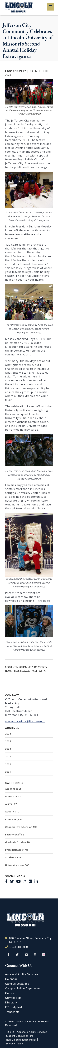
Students (13, 857)
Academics (13, 788)
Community (13, 819)
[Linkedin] (36, 881)
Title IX (10, 1032)
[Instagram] (24, 881)
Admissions (13, 796)
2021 (8, 771)
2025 (8, 741)
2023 (8, 756)
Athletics (12, 811)
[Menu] (50, 7)
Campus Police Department (23, 988)
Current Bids (13, 997)
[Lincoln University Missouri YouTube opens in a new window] (26, 954)
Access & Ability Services (21, 974)
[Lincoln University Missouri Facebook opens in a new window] (8, 954)
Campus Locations (17, 983)
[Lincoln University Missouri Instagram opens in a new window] (35, 954)
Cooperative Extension (21, 826)
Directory (11, 1002)
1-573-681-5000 (18, 947)
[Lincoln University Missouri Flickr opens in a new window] (43, 954)
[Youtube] (18, 881)
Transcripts (12, 1012)
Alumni (11, 803)
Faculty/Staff (14, 834)
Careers (10, 993)
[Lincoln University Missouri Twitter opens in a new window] (17, 954)
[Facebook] (6, 881)
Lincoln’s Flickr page (36, 600)
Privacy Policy (14, 1043)
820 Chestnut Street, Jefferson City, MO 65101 (30, 940)
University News (17, 865)
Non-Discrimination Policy (21, 1039)
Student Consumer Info (19, 1035)
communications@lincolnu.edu (25, 721)
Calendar (11, 979)
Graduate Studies (17, 842)
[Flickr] (30, 881)
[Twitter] (12, 881)
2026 (8, 733)
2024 (8, 748)
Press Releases (16, 849)
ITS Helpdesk (14, 1007)
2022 (8, 764)
